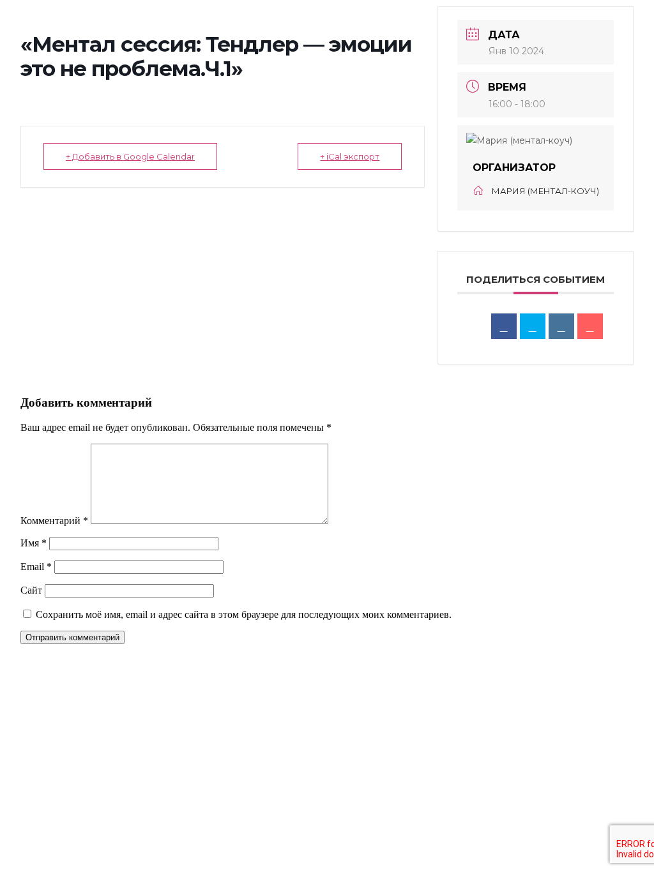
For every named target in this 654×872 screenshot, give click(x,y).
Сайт (31, 590)
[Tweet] (532, 326)
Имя (33, 542)
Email (36, 566)
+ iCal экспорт (349, 156)
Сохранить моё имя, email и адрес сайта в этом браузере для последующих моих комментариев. (244, 614)
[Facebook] (504, 326)
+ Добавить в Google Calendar (130, 156)
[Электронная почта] (590, 326)
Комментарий (54, 520)
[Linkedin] (561, 326)
